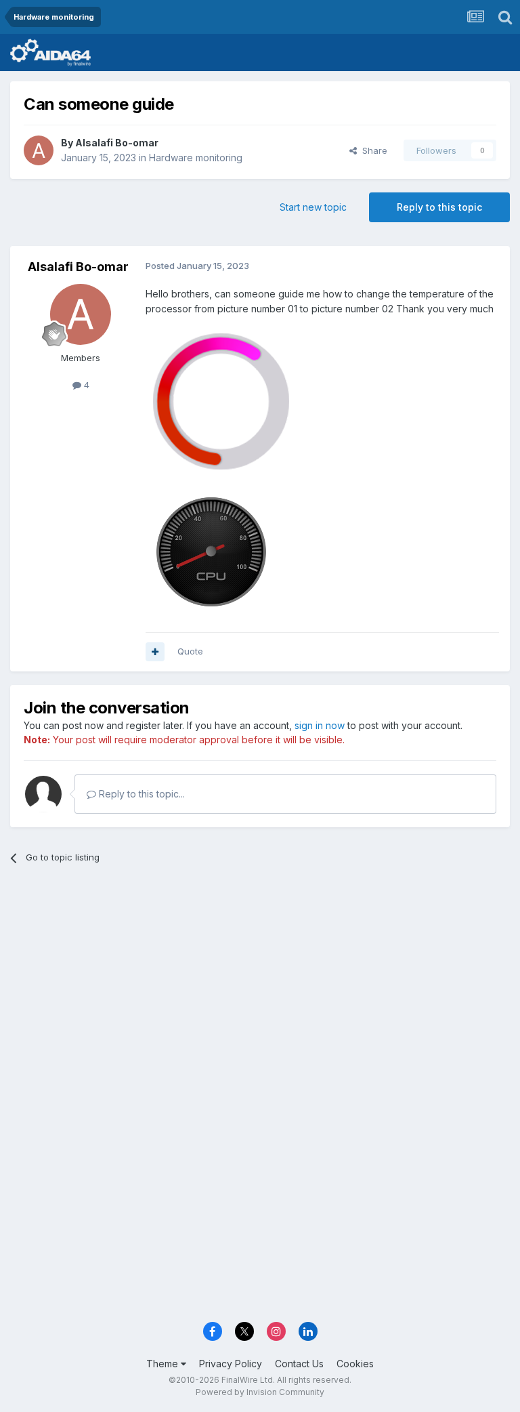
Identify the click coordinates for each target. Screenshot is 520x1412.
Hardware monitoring (195, 157)
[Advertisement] (260, 980)
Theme (163, 1363)
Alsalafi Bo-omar (116, 142)
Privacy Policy (230, 1363)
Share (372, 150)
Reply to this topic (439, 207)
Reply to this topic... (140, 794)
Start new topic (313, 207)
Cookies (355, 1363)
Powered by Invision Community (260, 1392)
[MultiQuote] (155, 651)
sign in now (320, 725)
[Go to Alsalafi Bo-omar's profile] (38, 150)
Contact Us (299, 1363)
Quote (190, 651)
